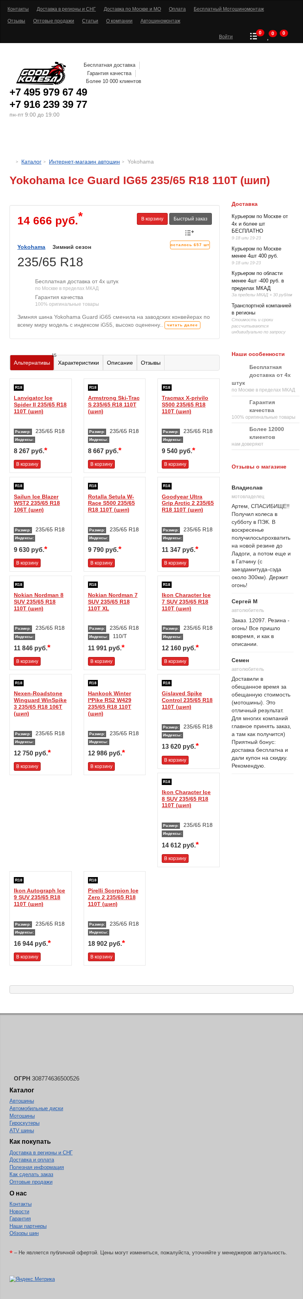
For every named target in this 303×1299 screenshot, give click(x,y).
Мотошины (163, 140)
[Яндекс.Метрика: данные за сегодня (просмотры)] (32, 1279)
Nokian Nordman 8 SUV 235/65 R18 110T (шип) (39, 602)
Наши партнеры (28, 1226)
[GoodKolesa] (11, 161)
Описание (120, 363)
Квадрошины (213, 140)
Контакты (20, 1204)
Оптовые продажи (30, 1182)
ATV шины (21, 1130)
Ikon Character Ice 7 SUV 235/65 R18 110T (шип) (186, 602)
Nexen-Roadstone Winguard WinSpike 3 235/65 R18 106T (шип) (40, 703)
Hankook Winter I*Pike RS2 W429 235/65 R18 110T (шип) (109, 703)
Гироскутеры (24, 1123)
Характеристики (78, 363)
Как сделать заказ (31, 1174)
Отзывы (151, 363)
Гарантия (20, 1219)
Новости (19, 1211)
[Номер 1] (114, 201)
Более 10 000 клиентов (113, 81)
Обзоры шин (24, 1233)
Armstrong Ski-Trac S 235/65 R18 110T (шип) (114, 404)
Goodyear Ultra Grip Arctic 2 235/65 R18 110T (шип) (188, 503)
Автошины (45, 140)
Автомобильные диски (36, 1108)
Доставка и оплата (31, 1160)
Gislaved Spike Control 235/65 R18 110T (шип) (187, 700)
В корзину (152, 219)
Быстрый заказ (191, 219)
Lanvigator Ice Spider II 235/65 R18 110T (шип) (40, 404)
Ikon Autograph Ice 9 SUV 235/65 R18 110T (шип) (39, 897)
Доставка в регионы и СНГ (41, 1153)
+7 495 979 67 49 (48, 92)
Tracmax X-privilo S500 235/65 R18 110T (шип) (185, 404)
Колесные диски (104, 140)
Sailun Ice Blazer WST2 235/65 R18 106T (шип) (37, 503)
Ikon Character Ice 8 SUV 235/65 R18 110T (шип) (186, 799)
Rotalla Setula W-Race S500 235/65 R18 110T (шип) (111, 503)
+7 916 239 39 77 (48, 104)
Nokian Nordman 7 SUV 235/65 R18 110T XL (113, 602)
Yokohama (31, 247)
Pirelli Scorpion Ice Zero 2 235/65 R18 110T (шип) (113, 897)
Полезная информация (36, 1167)
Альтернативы (34, 360)
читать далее (182, 325)
